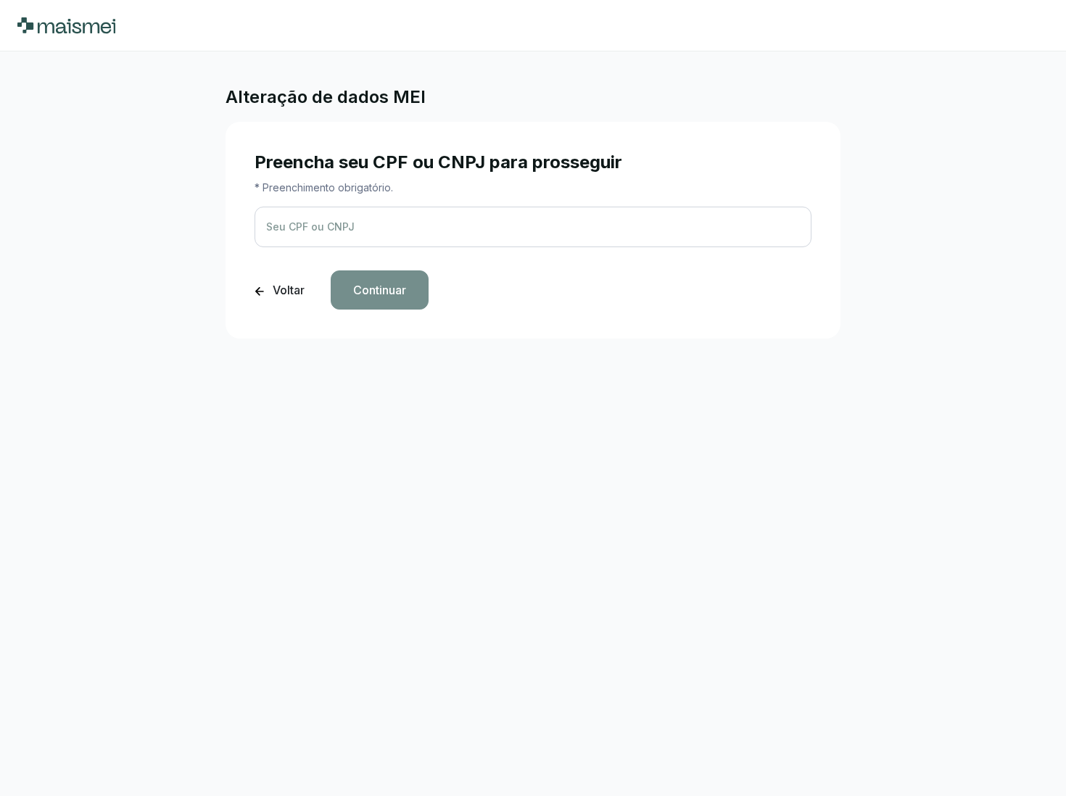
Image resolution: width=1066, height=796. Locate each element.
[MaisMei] (66, 25)
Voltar (287, 290)
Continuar (379, 290)
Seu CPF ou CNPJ (310, 226)
